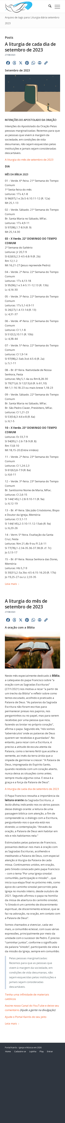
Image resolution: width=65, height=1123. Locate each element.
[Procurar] (48, 6)
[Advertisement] (32, 1089)
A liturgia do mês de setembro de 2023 (29, 159)
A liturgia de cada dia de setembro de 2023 (30, 47)
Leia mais (11, 584)
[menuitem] (48, 6)
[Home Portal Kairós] (27, 6)
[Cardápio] (55, 6)
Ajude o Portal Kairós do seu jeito (25, 1017)
